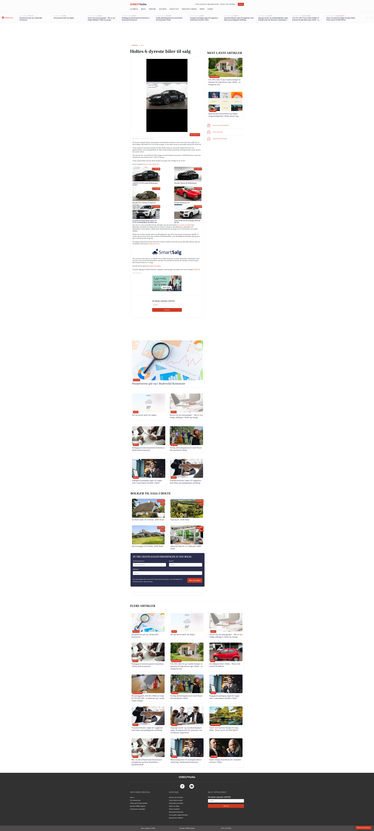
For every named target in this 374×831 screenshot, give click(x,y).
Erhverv (152, 9)
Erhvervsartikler (174, 809)
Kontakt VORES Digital (137, 806)
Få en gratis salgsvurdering (178, 815)
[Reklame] (167, 283)
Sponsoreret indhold (176, 818)
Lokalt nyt (174, 9)
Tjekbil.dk (196, 269)
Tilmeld (241, 4)
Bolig (143, 9)
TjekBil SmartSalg (155, 266)
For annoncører (135, 800)
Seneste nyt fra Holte (176, 797)
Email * (171, 561)
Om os (132, 797)
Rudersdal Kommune (176, 812)
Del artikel (194, 135)
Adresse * (136, 569)
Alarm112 (134, 9)
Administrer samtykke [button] (137, 809)
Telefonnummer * (139, 561)
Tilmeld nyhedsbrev (363, 828)
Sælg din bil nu (154, 244)
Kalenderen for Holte (176, 803)
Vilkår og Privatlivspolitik (138, 803)
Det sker (162, 9)
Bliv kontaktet (195, 580)
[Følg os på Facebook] (182, 786)
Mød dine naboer (189, 9)
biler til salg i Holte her (151, 164)
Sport (202, 9)
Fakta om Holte (174, 806)
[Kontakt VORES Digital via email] (191, 786)
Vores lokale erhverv (176, 800)
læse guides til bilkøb (184, 225)
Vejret (210, 9)
